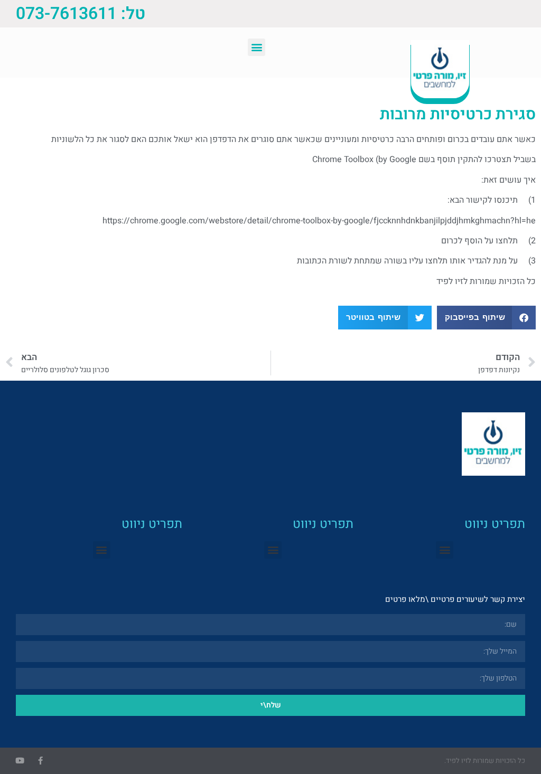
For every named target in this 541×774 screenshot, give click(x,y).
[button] (256, 47)
